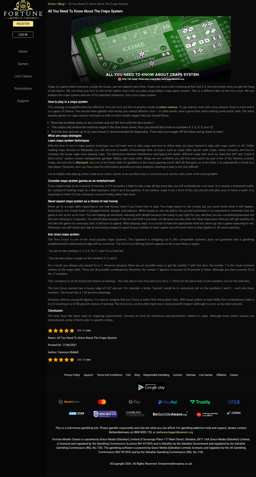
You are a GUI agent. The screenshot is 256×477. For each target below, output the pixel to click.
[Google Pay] (134, 401)
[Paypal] (167, 401)
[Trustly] (200, 401)
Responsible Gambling (156, 371)
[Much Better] (69, 401)
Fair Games (206, 371)
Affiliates (221, 371)
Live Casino (23, 76)
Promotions (23, 88)
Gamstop (77, 412)
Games (23, 64)
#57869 (147, 442)
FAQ (128, 371)
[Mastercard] (102, 401)
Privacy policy (72, 371)
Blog (61, 4)
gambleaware (170, 412)
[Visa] (233, 401)
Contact (177, 371)
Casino (234, 371)
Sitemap (191, 371)
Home (23, 51)
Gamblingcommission (135, 412)
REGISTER (23, 23)
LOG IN (23, 34)
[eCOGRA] (233, 412)
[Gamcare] (105, 412)
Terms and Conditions (109, 371)
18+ (207, 412)
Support (23, 101)
